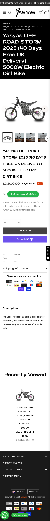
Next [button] (45, 109)
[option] (25, 108)
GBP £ (18, 491)
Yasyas (24, 497)
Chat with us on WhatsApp (23, 194)
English (32, 491)
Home (5, 23)
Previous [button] (5, 109)
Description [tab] (10, 308)
